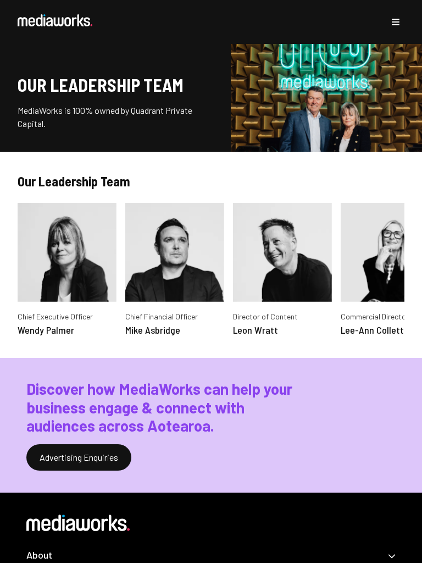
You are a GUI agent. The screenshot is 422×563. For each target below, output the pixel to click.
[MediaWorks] (55, 20)
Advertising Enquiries (79, 457)
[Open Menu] (395, 22)
